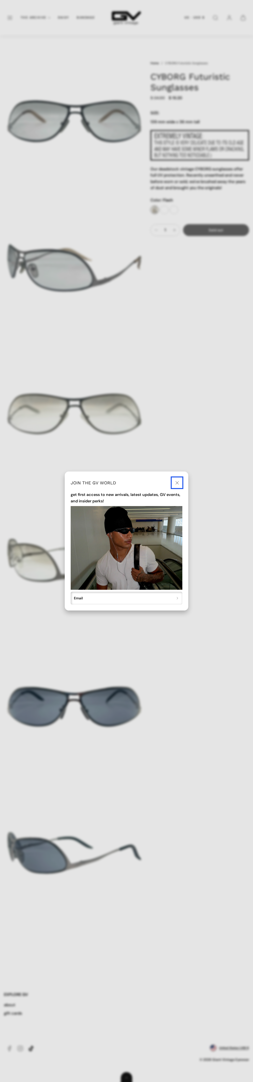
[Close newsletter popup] (177, 482)
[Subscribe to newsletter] (177, 598)
